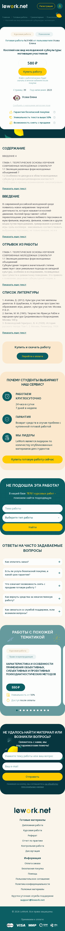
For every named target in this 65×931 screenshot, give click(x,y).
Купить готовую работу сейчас (32, 459)
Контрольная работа (32, 845)
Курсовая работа (32, 830)
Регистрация (46, 6)
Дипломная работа (32, 825)
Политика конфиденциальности (32, 883)
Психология (52, 17)
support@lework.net (32, 900)
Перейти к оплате (32, 356)
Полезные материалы (32, 889)
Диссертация (32, 850)
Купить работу (32, 71)
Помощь (32, 873)
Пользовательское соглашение (33, 878)
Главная (6, 17)
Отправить (32, 776)
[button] (17, 710)
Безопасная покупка (33, 868)
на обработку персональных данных (39, 785)
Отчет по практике (32, 840)
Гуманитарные (37, 17)
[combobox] (32, 518)
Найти (33, 527)
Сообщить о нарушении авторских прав (31, 105)
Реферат (32, 835)
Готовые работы (20, 17)
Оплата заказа (32, 863)
